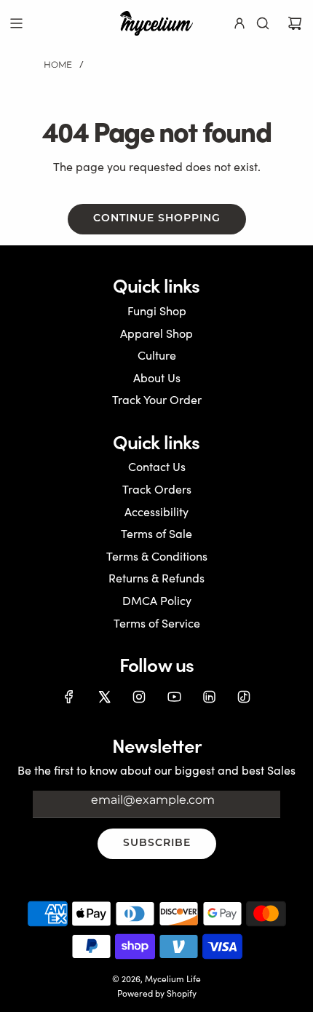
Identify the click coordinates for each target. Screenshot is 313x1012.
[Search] (263, 23)
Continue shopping (157, 218)
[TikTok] (244, 697)
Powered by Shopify (157, 993)
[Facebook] (69, 697)
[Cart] (295, 23)
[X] (104, 697)
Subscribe (157, 843)
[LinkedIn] (209, 697)
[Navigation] (16, 23)
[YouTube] (174, 697)
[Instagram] (139, 697)
